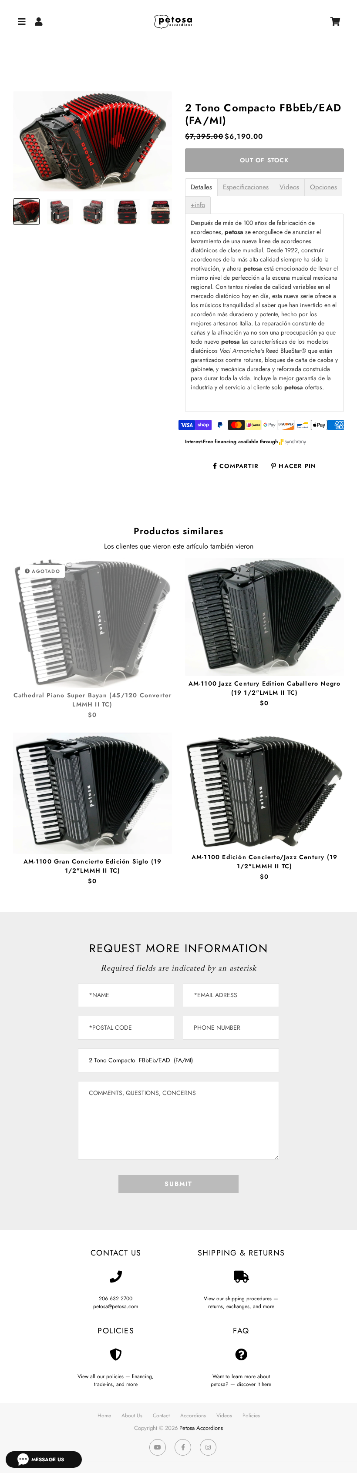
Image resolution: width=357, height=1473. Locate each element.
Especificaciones (246, 187)
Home (104, 1415)
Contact (161, 1415)
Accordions (193, 1415)
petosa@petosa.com (115, 1306)
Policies (251, 1415)
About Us (131, 1415)
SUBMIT (178, 1183)
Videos (289, 187)
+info (198, 205)
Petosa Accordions (201, 1428)
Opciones (323, 187)
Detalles (201, 187)
